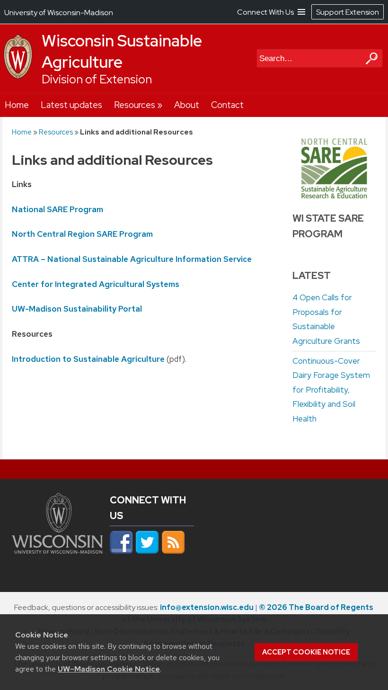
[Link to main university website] (57, 556)
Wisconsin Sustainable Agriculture (122, 51)
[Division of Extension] (18, 77)
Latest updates (71, 105)
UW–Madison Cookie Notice (109, 669)
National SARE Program (57, 209)
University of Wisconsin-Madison (58, 13)
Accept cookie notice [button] (306, 652)
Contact (227, 105)
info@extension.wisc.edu (207, 607)
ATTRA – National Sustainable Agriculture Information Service (132, 259)
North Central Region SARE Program (82, 234)
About (186, 105)
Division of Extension (97, 79)
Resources (134, 105)
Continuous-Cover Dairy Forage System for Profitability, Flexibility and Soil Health (331, 390)
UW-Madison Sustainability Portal (77, 309)
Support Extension (347, 12)
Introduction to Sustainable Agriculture (88, 359)
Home (17, 105)
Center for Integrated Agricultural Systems (95, 284)
